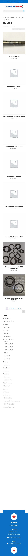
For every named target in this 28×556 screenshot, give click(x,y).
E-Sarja (21, 17)
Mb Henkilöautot (13, 17)
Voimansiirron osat (8, 407)
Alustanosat (6, 365)
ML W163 (7, 356)
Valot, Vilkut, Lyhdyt (9, 404)
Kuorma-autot (7, 318)
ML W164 (7, 359)
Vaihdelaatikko (7, 398)
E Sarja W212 (9, 350)
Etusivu (5, 17)
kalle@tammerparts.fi (14, 538)
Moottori (6, 324)
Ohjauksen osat (7, 383)
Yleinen (5, 362)
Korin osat (6, 374)
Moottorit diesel (8, 380)
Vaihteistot (6, 327)
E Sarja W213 (9, 344)
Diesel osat (6, 368)
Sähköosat (6, 392)
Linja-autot (6, 333)
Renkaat (5, 389)
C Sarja (6, 353)
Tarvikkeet (6, 330)
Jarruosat (6, 371)
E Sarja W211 (9, 347)
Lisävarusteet (7, 377)
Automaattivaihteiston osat (11, 401)
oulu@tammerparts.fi (14, 544)
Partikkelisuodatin (8, 321)
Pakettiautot (7, 336)
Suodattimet (6, 395)
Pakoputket (6, 386)
